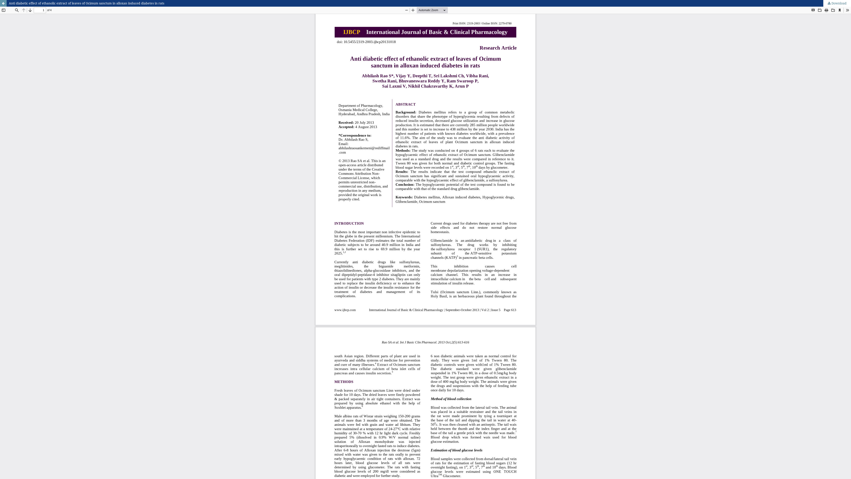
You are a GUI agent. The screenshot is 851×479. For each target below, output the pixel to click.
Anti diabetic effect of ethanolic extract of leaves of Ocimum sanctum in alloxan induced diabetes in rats (86, 3)
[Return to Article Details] (3, 3)
